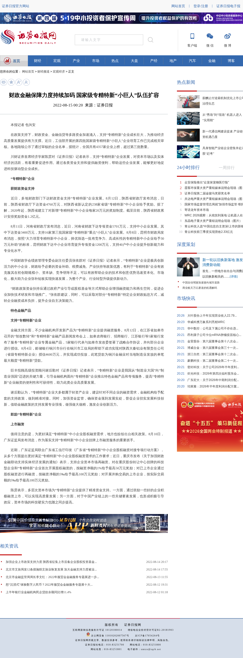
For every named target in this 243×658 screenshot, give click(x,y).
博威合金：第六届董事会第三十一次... (212, 347)
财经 (37, 61)
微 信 (210, 45)
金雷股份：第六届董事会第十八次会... (212, 341)
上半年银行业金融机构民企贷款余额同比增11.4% (38, 592)
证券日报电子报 (228, 6)
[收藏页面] (11, 85)
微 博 (227, 45)
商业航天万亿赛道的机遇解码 (199, 287)
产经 (153, 61)
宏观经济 (59, 71)
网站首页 (178, 6)
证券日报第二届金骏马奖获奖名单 (207, 193)
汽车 (192, 61)
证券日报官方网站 (15, 6)
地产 (173, 61)
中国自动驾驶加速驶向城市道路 (201, 282)
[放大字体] (18, 85)
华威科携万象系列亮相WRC (206, 322)
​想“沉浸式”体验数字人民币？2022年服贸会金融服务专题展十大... (49, 584)
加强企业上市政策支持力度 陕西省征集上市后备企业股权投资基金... (51, 561)
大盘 (134, 61)
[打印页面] (3, 85)
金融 (211, 61)
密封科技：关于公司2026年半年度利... (213, 367)
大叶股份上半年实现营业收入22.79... (212, 315)
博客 (231, 61)
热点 (115, 61)
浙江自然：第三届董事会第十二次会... (212, 354)
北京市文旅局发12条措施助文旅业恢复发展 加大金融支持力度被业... (51, 569)
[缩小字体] (26, 85)
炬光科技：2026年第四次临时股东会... (213, 373)
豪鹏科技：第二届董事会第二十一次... (212, 360)
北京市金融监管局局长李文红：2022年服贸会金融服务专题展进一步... (52, 577)
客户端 (192, 45)
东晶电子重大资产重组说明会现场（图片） (213, 220)
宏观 (57, 61)
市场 (95, 61)
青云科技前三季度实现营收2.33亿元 (209, 231)
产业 (76, 61)
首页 (16, 61)
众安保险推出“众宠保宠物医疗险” (207, 182)
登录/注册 (200, 6)
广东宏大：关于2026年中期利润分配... (213, 380)
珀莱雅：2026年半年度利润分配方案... (213, 386)
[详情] (234, 276)
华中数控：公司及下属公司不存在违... (212, 328)
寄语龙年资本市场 (197, 209)
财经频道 (43, 71)
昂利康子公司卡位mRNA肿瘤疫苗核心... (214, 334)
